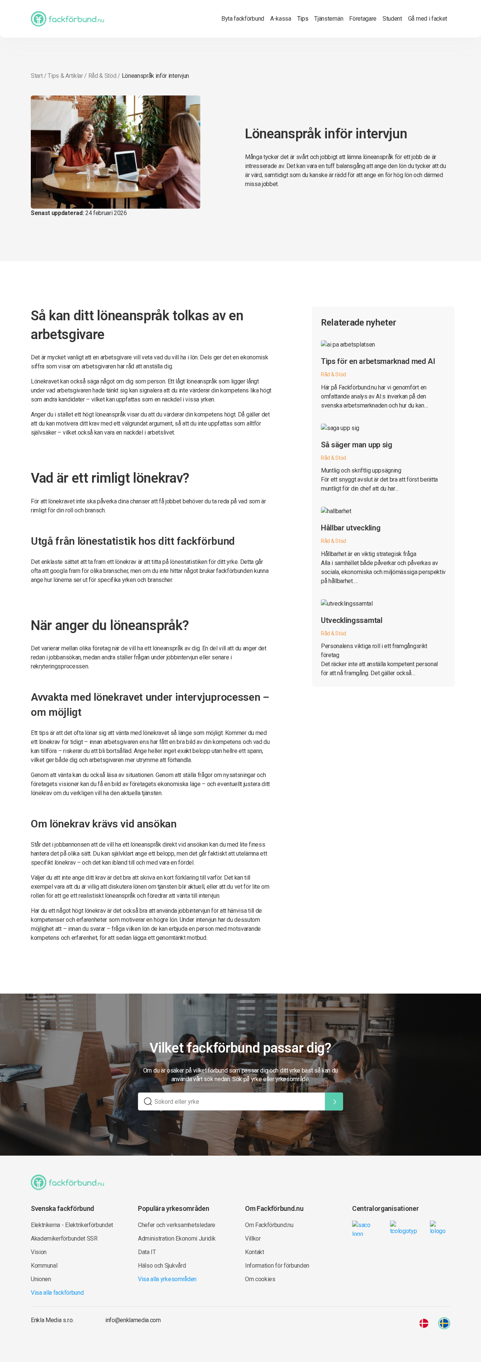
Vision (39, 1252)
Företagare (363, 18)
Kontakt (254, 1252)
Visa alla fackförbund (57, 1292)
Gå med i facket (427, 18)
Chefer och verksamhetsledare (176, 1225)
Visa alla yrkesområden (167, 1279)
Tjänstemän (328, 18)
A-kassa (280, 18)
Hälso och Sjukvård (162, 1265)
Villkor (253, 1238)
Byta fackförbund (242, 18)
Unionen (41, 1279)
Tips (303, 18)
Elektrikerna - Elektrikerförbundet (72, 1225)
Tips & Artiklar (65, 75)
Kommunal (44, 1265)
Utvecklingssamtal (352, 620)
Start (36, 75)
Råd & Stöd (102, 75)
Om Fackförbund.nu (269, 1225)
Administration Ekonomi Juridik (176, 1238)
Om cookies (260, 1279)
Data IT (147, 1252)
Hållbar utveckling (350, 527)
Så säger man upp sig (356, 444)
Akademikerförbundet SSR (64, 1238)
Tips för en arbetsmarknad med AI (378, 361)
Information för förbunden (277, 1265)
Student (392, 18)
